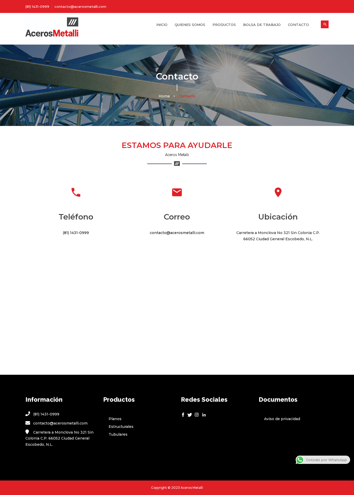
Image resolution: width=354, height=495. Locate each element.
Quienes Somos (190, 25)
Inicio (161, 25)
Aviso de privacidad (282, 418)
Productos (224, 25)
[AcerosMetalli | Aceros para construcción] (60, 31)
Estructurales (121, 426)
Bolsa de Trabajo (262, 25)
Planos (115, 418)
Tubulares (118, 434)
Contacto (298, 25)
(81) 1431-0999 (37, 6)
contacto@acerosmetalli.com (80, 6)
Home (164, 96)
